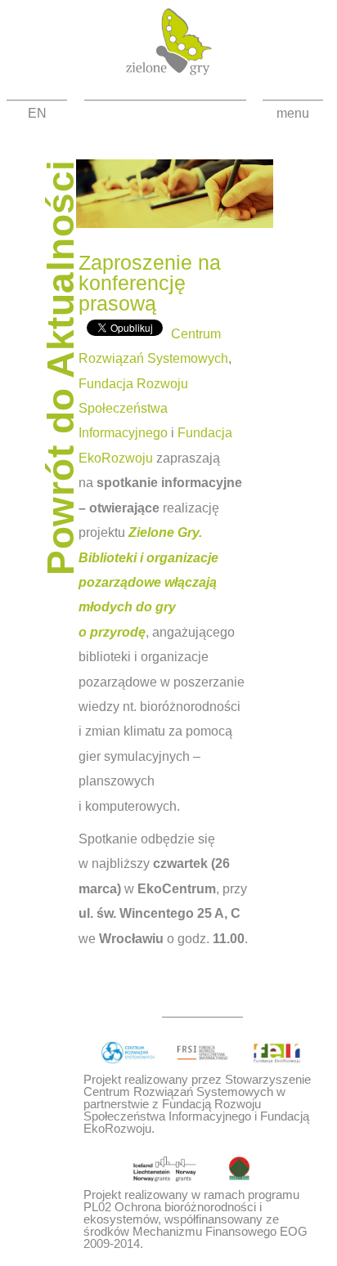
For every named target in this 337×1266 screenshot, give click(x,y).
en (37, 113)
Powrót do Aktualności (60, 367)
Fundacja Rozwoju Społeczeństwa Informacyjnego (133, 409)
